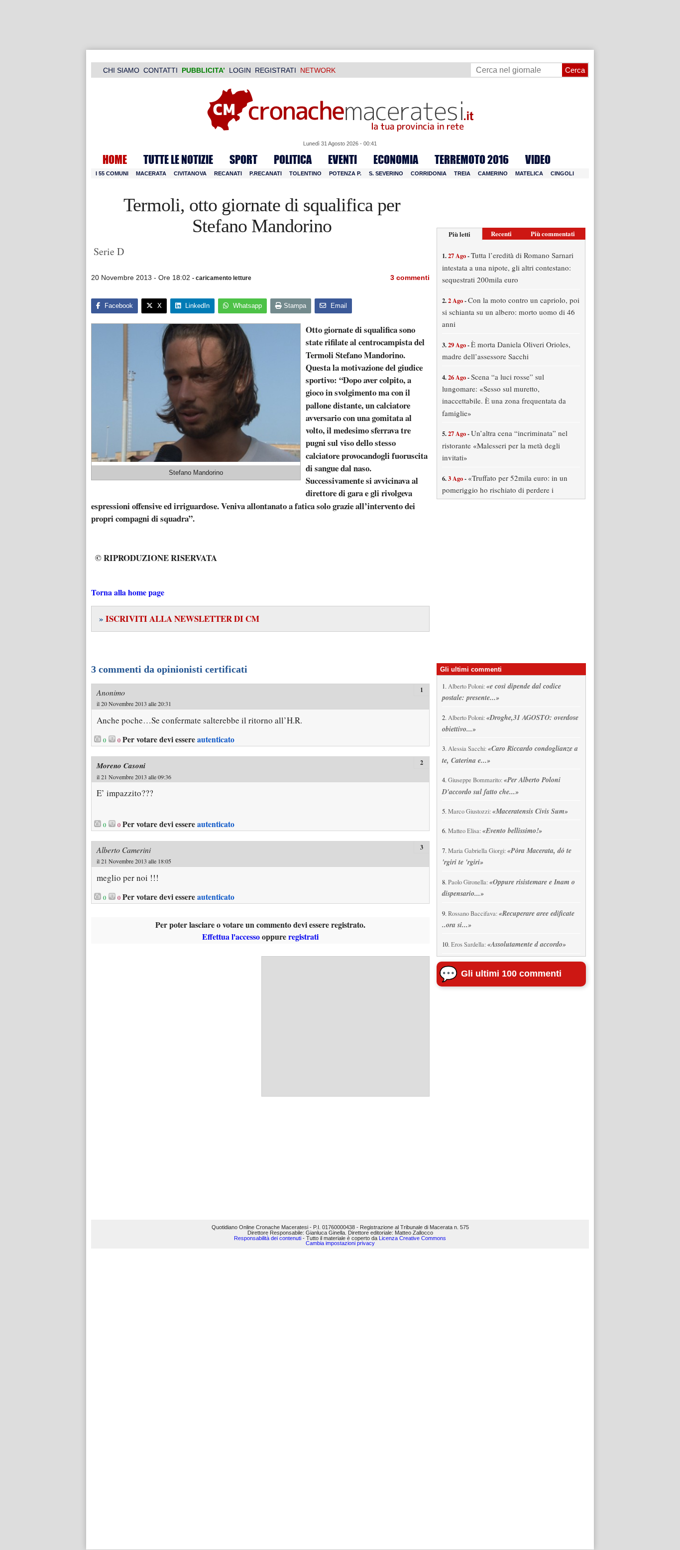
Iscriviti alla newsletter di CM (179, 618)
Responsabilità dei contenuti (267, 1238)
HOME (115, 159)
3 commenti (410, 278)
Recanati (228, 173)
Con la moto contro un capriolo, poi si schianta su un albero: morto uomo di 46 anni (510, 312)
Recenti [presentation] (501, 233)
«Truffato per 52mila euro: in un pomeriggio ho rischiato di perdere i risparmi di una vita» (504, 490)
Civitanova (190, 173)
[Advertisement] (345, 1026)
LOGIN (240, 70)
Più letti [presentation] (459, 234)
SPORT (243, 159)
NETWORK (318, 70)
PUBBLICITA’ (203, 70)
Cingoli (562, 173)
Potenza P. (345, 173)
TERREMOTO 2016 (472, 159)
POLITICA (293, 159)
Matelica (529, 173)
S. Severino (386, 173)
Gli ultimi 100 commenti (511, 974)
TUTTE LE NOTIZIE (178, 159)
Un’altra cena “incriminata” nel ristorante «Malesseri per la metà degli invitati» (504, 445)
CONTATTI (160, 70)
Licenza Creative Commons (412, 1238)
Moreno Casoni (121, 765)
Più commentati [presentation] (553, 233)
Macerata (151, 173)
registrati (303, 936)
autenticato (215, 739)
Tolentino (305, 173)
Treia (462, 173)
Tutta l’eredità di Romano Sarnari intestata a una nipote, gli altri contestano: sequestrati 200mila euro (507, 267)
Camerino (493, 173)
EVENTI (342, 159)
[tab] (459, 234)
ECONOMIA (395, 159)
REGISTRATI (275, 70)
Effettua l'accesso (231, 936)
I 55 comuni (112, 173)
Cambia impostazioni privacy (340, 1243)
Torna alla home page (127, 592)
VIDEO (538, 159)
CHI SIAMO (121, 70)
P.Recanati (265, 173)
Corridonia (429, 173)
